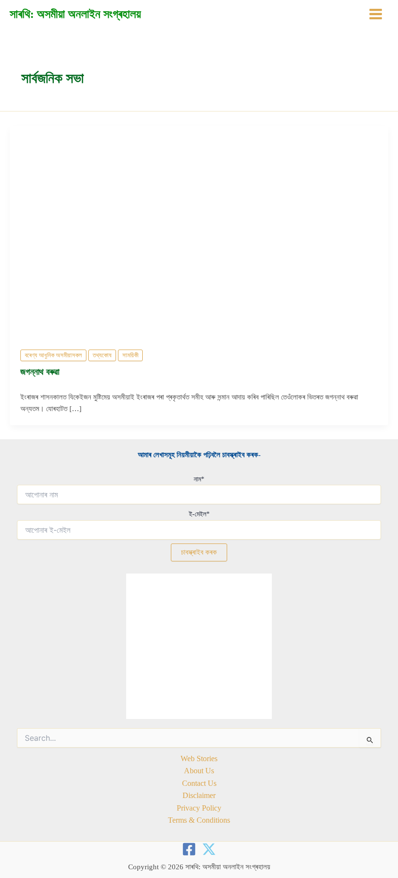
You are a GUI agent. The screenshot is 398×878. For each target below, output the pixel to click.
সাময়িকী (130, 355)
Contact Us (199, 783)
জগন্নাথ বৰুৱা (39, 372)
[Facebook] (189, 849)
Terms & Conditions (199, 820)
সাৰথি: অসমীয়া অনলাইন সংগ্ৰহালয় (75, 14)
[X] (209, 849)
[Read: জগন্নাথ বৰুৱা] (199, 231)
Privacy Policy (199, 808)
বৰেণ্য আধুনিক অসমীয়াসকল (53, 355)
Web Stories (199, 758)
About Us (199, 770)
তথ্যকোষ (102, 355)
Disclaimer (199, 795)
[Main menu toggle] (375, 14)
